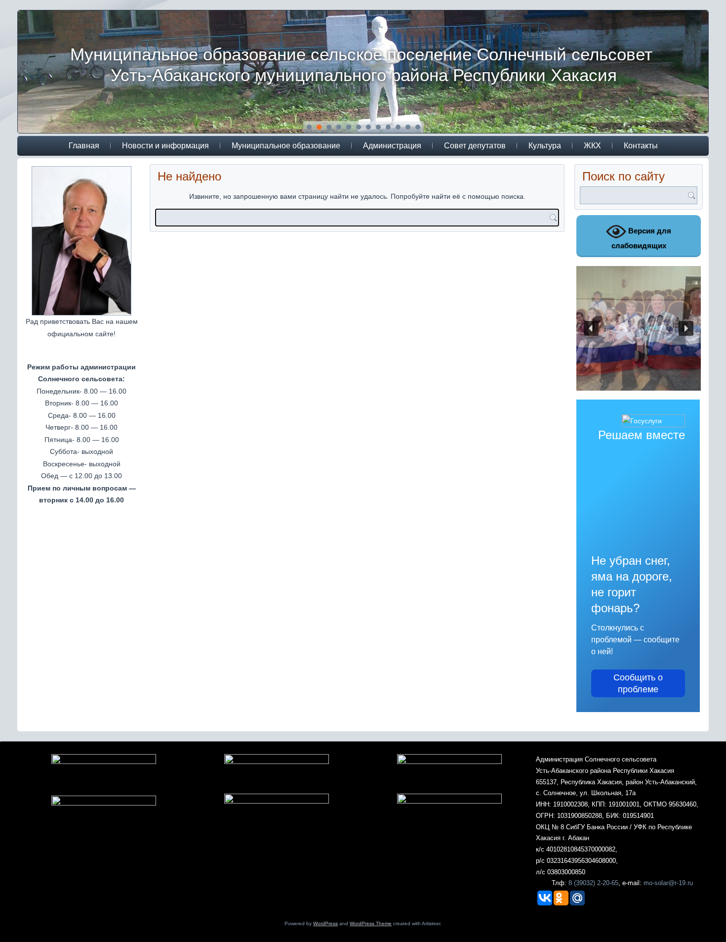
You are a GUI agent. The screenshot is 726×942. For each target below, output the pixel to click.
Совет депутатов (475, 145)
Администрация (392, 145)
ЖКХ (592, 145)
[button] (591, 328)
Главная (84, 145)
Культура (544, 145)
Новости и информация (165, 145)
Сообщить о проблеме (638, 683)
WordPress (325, 923)
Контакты (641, 145)
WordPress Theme (371, 923)
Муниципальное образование (286, 145)
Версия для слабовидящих (641, 238)
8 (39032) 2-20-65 (593, 883)
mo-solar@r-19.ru (668, 883)
